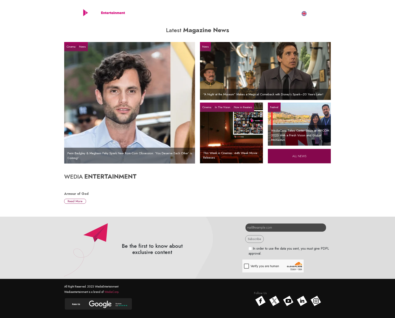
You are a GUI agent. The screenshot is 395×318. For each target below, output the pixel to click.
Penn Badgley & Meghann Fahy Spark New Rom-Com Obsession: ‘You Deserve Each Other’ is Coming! (129, 155)
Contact (286, 13)
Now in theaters (243, 107)
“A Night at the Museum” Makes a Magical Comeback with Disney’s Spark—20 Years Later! (263, 94)
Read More (75, 201)
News (82, 47)
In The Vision (222, 107)
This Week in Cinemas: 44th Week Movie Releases (230, 155)
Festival (265, 13)
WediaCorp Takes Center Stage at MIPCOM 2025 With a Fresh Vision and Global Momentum (300, 135)
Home (168, 13)
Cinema (71, 47)
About (187, 13)
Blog (246, 13)
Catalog (207, 13)
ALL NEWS (299, 156)
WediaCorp (111, 292)
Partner (228, 13)
